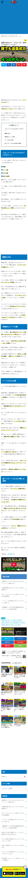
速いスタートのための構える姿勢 (13, 143)
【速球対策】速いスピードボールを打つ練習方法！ (13, 588)
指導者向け (17, 622)
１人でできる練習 (16, 624)
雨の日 (8, 624)
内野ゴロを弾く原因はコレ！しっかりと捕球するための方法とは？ (13, 833)
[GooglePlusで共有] (19, 64)
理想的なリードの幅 (9, 136)
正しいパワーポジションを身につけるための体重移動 (13, 595)
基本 (21, 620)
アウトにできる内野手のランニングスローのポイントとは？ (13, 852)
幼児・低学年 (10, 622)
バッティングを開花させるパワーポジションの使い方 (13, 601)
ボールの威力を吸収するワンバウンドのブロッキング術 (13, 840)
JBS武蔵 (9, 554)
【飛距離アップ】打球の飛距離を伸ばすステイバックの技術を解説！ (13, 608)
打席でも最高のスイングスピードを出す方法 (13, 846)
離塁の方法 (7, 133)
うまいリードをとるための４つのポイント (14, 129)
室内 (4, 622)
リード (10, 620)
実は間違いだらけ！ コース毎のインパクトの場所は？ (13, 859)
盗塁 (24, 622)
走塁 (4, 618)
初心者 (15, 620)
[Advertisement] (14, 19)
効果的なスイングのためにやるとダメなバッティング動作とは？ (13, 582)
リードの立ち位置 (9, 140)
